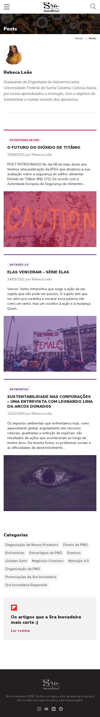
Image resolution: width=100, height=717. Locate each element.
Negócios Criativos (47, 561)
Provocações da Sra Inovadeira (30, 577)
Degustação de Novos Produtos (31, 544)
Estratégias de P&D (45, 553)
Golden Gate (16, 561)
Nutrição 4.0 (78, 561)
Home (79, 38)
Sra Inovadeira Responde (26, 585)
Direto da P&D (75, 544)
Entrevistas (14, 553)
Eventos (74, 553)
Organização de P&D (22, 569)
